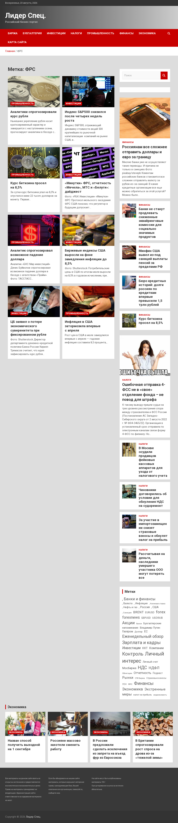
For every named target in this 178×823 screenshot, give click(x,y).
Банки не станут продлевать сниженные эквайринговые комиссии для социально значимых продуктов (152, 223)
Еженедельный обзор (142, 636)
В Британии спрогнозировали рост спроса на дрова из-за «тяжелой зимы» (149, 749)
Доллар (139, 631)
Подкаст (158, 673)
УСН (124, 684)
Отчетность (142, 673)
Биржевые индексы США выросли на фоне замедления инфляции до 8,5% (86, 256)
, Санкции (127, 612)
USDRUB (157, 617)
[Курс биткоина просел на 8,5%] (34, 163)
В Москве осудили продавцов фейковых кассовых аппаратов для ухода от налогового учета (153, 462)
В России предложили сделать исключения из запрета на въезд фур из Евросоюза (110, 749)
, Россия (144, 607)
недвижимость (160, 695)
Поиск (164, 75)
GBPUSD (146, 617)
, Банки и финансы (138, 599)
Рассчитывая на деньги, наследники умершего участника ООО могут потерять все (152, 566)
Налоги (76, 33)
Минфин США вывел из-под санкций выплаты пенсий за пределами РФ (153, 259)
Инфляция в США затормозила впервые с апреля (82, 326)
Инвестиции (56, 33)
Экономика (147, 33)
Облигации (127, 673)
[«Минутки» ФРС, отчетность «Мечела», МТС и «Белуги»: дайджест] (88, 163)
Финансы (126, 33)
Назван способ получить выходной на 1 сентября (24, 745)
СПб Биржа (140, 678)
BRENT (138, 612)
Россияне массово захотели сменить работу (65, 745)
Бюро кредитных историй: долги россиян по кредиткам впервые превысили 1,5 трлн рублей (152, 293)
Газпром (127, 631)
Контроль (132, 654)
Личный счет (150, 661)
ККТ (145, 648)
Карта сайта (17, 42)
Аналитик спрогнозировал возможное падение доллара (31, 254)
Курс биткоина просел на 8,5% (151, 321)
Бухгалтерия (32, 33)
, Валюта (127, 603)
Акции (128, 622)
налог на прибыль (142, 694)
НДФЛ (154, 668)
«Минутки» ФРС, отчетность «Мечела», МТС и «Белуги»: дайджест (88, 187)
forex (160, 612)
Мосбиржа (129, 668)
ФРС (130, 684)
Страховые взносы (156, 678)
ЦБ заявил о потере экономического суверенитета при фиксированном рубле (28, 328)
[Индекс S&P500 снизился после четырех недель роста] (88, 91)
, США (155, 607)
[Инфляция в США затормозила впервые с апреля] (88, 301)
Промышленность (100, 33)
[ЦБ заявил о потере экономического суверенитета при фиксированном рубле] (34, 301)
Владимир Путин (150, 627)
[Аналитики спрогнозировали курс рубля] (34, 91)
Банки (139, 624)
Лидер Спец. (25, 15)
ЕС (146, 631)
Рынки (127, 678)
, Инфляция (141, 603)
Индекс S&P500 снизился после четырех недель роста (85, 116)
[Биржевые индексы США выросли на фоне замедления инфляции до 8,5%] (88, 230)
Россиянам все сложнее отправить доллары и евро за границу (144, 152)
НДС (142, 667)
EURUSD (149, 612)
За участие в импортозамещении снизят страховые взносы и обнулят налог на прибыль (153, 530)
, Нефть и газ (129, 607)
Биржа (13, 33)
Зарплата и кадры (141, 642)
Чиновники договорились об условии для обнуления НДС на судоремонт (153, 498)
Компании (156, 648)
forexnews (131, 617)
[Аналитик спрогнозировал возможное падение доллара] (34, 230)
